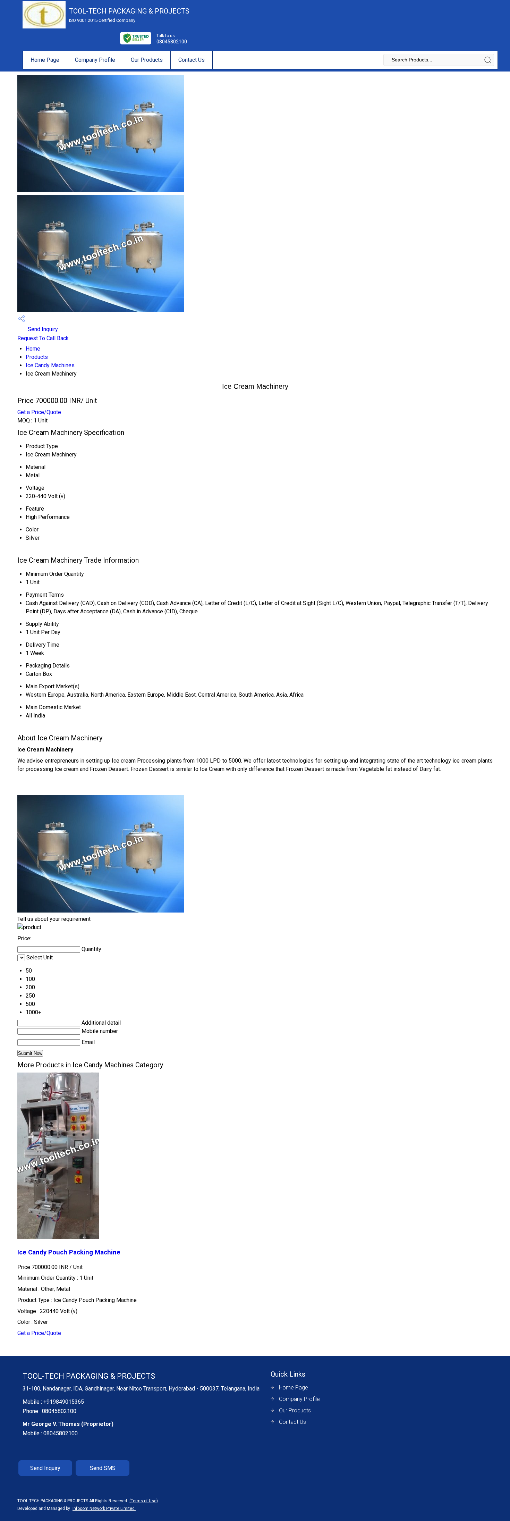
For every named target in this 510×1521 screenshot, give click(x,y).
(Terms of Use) (143, 1500)
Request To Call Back (43, 338)
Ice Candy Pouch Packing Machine (68, 1252)
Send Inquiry (42, 329)
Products (37, 357)
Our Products (147, 60)
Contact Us (191, 60)
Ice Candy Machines (50, 365)
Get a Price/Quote (39, 412)
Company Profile (95, 60)
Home (33, 348)
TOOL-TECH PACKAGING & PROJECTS (129, 15)
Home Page (45, 60)
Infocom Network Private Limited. (104, 1508)
